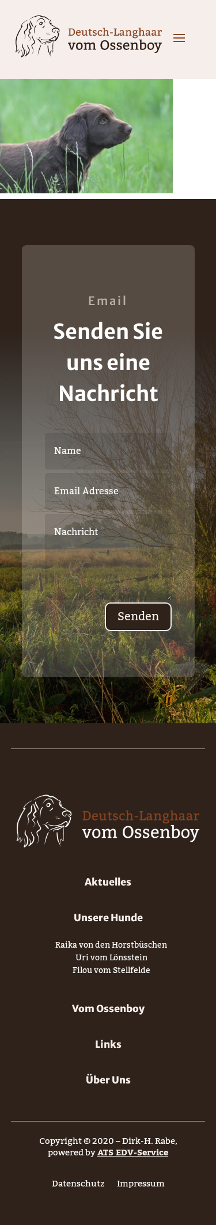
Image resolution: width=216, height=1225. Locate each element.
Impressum (141, 1186)
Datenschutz (78, 1186)
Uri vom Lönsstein (111, 960)
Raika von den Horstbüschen (111, 947)
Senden (138, 616)
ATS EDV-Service (132, 1152)
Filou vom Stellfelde (111, 973)
